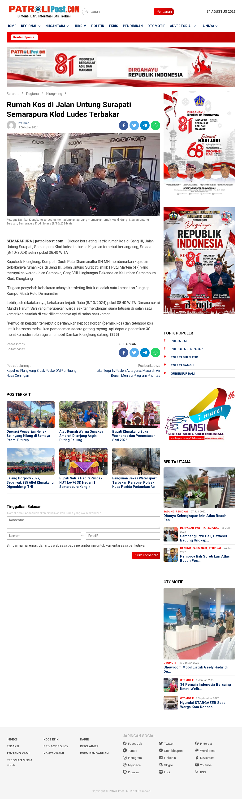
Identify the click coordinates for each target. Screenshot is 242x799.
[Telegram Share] (145, 125)
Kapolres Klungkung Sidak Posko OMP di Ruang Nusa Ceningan (42, 370)
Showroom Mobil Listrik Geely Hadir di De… (196, 669)
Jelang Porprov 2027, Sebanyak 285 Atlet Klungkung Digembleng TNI (30, 482)
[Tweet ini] (134, 125)
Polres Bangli (182, 365)
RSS (203, 772)
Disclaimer (89, 746)
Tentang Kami (18, 753)
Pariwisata (199, 548)
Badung (169, 511)
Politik (200, 527)
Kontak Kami (53, 753)
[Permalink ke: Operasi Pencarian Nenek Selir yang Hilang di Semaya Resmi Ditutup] (31, 414)
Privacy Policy (55, 746)
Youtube (206, 765)
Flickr (168, 772)
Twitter (168, 743)
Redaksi (13, 746)
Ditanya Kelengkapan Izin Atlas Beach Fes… (195, 518)
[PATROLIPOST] (44, 11)
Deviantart (207, 758)
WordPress (207, 750)
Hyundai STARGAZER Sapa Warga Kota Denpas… (202, 705)
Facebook (135, 743)
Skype (168, 765)
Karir (84, 739)
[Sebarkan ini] (123, 125)
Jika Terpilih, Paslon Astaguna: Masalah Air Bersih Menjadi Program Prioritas (128, 370)
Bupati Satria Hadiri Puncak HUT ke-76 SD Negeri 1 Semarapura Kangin (80, 482)
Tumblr (132, 750)
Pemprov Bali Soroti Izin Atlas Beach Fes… (205, 558)
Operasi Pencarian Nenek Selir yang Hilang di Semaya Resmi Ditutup (28, 436)
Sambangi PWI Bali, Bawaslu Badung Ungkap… (203, 538)
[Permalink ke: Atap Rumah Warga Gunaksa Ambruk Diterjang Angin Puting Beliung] (83, 414)
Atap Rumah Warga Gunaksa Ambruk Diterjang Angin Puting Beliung (81, 436)
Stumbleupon (173, 750)
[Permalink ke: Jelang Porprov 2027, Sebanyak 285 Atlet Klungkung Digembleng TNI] (31, 461)
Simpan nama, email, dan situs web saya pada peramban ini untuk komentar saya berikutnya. (76, 545)
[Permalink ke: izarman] (11, 125)
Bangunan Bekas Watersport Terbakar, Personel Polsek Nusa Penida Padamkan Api (134, 482)
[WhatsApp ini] (155, 125)
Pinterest (206, 743)
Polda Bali (179, 341)
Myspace (134, 765)
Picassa (133, 772)
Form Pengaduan (94, 753)
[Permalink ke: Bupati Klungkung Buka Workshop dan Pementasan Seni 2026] (136, 414)
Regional (182, 511)
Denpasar (187, 527)
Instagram (135, 758)
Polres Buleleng (184, 357)
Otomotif (170, 662)
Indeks (12, 739)
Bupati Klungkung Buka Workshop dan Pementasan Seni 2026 (134, 436)
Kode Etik (50, 739)
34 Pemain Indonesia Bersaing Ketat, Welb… (205, 686)
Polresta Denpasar (187, 349)
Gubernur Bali (183, 373)
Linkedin (170, 758)
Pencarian (164, 11)
